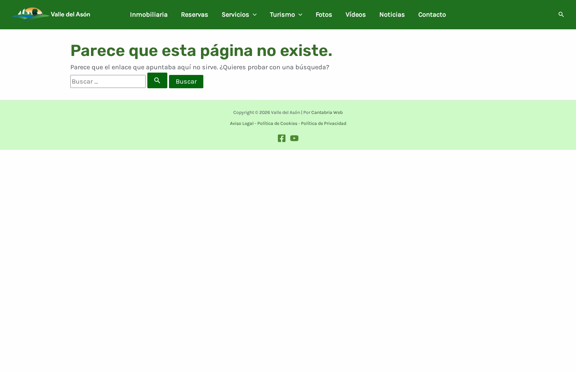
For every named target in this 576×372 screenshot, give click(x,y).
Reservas (194, 14)
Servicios (235, 14)
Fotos (324, 14)
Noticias (392, 14)
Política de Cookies (277, 123)
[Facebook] (281, 138)
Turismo (282, 14)
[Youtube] (294, 138)
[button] (253, 14)
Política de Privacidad (323, 123)
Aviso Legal (242, 123)
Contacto (432, 14)
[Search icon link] (561, 15)
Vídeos (356, 14)
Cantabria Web (327, 112)
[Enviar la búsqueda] (157, 80)
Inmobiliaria (149, 14)
